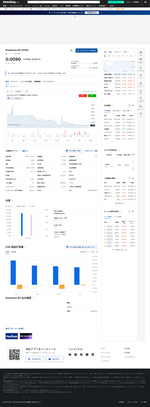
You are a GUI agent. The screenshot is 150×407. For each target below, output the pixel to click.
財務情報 (37, 81)
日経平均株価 (107, 74)
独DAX (106, 87)
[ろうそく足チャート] (8, 91)
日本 (23, 9)
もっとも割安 (107, 216)
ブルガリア (93, 311)
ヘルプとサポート (130, 357)
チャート (14, 81)
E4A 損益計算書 (14, 246)
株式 (6, 9)
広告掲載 (127, 352)
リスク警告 (144, 402)
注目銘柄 (107, 105)
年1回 (7, 252)
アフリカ (102, 9)
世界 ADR (54, 9)
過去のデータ (14, 86)
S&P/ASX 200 (108, 90)
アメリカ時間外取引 (39, 9)
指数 (110, 52)
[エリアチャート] (11, 91)
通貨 (105, 52)
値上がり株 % (116, 110)
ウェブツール (105, 361)
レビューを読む (133, 165)
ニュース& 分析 (26, 81)
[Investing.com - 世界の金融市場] (11, 2)
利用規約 (121, 402)
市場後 (48, 9)
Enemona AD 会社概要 (18, 297)
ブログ (103, 348)
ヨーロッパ (78, 9)
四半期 (14, 252)
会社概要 (127, 348)
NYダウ (106, 84)
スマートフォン (106, 352)
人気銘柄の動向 (110, 178)
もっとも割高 (117, 216)
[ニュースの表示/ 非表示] (26, 91)
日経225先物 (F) (108, 77)
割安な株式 (110, 9)
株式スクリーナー (91, 6)
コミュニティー (48, 81)
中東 (84, 9)
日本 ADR (61, 9)
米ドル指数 (107, 94)
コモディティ (117, 52)
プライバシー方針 (132, 402)
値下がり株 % (127, 110)
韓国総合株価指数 (109, 81)
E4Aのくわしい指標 (91, 151)
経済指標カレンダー (78, 6)
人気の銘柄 (107, 110)
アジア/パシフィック (92, 9)
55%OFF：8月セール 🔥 (116, 2)
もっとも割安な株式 (111, 211)
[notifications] (142, 2)
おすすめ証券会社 (110, 150)
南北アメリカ (69, 9)
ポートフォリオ (106, 357)
